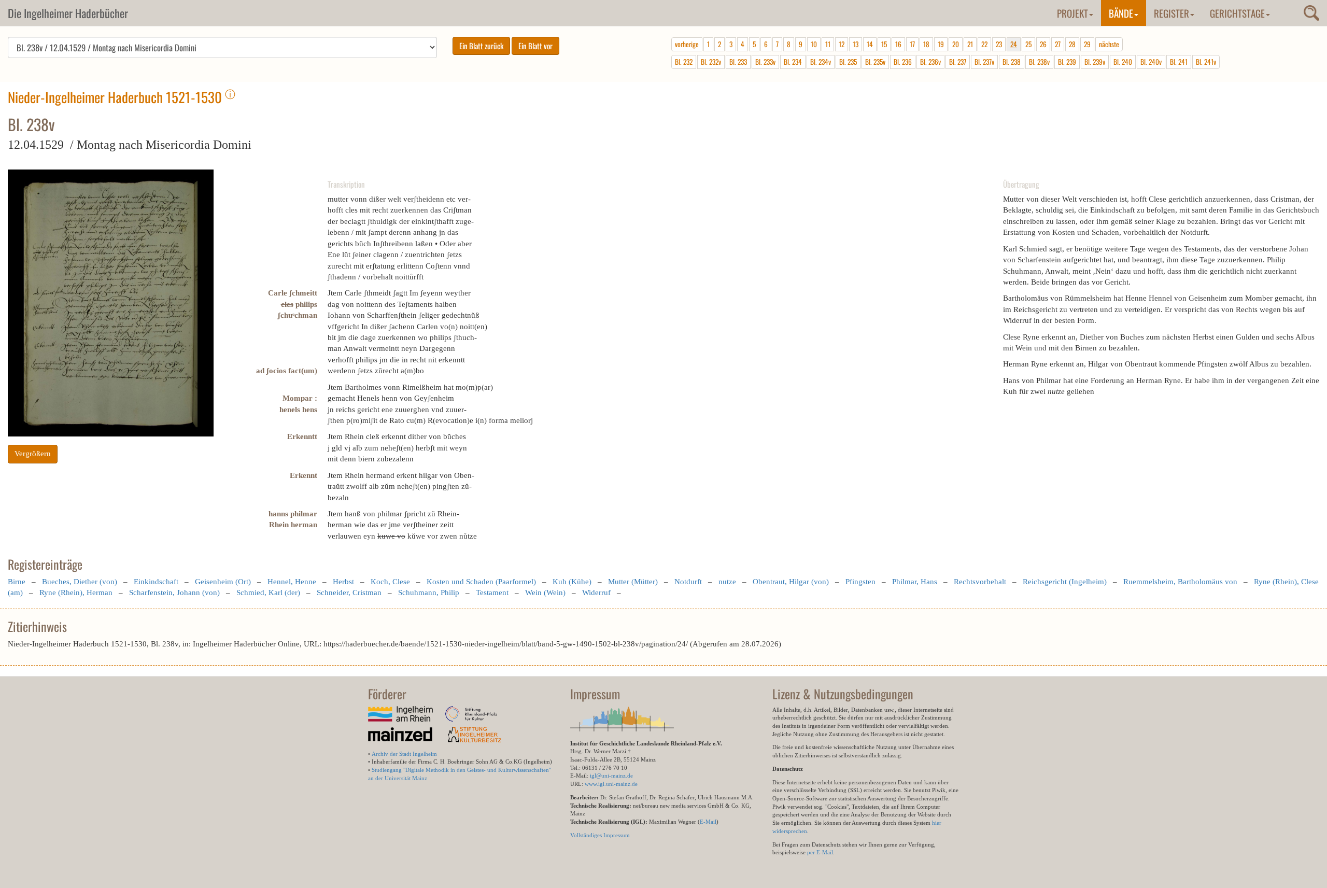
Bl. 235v (875, 62)
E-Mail (708, 822)
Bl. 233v (765, 62)
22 (984, 44)
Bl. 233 (738, 62)
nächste (1109, 44)
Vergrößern (33, 453)
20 (955, 44)
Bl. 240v (1151, 62)
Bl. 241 (1179, 62)
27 (1058, 44)
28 (1072, 44)
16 (898, 44)
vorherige (687, 44)
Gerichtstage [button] (1237, 13)
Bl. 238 (1012, 62)
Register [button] (1171, 13)
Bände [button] (1121, 13)
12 (841, 44)
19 (941, 44)
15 (884, 44)
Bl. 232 (684, 62)
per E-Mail (820, 852)
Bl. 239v (1094, 62)
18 (926, 44)
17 (912, 44)
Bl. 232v (711, 62)
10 (814, 44)
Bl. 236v (930, 62)
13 (855, 44)
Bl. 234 (793, 62)
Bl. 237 (957, 62)
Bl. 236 (903, 62)
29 (1087, 44)
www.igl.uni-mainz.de (611, 784)
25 (1028, 44)
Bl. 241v (1206, 62)
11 (827, 44)
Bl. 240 (1122, 62)
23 (999, 44)
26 (1043, 44)
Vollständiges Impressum (600, 835)
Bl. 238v (1039, 62)
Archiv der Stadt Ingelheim (404, 754)
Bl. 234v (820, 62)
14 (870, 44)
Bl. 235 (848, 62)
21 (970, 44)
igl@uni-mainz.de (611, 775)
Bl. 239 (1067, 62)
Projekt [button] (1072, 13)
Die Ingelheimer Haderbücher (68, 13)
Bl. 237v (984, 62)
